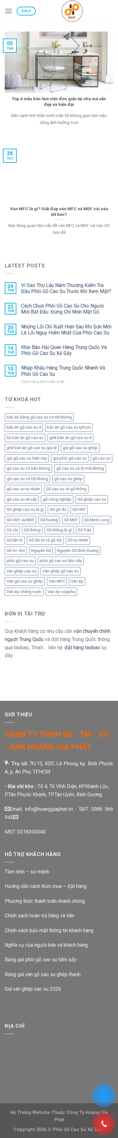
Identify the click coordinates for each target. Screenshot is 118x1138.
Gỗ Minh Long (96, 519)
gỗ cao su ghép (68, 478)
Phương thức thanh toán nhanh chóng (45, 901)
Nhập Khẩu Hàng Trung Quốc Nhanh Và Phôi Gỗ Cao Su (63, 371)
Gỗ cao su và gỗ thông (66, 488)
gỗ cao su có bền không (28, 468)
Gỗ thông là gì (59, 530)
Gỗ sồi (12, 530)
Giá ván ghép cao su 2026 (33, 989)
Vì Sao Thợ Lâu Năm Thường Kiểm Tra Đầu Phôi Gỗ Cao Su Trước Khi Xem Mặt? (66, 288)
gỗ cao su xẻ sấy (22, 499)
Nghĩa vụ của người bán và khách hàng (46, 945)
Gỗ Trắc (85, 530)
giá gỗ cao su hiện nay (27, 458)
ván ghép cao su (22, 571)
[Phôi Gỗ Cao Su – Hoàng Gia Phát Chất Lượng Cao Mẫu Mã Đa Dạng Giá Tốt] (72, 11)
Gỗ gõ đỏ (58, 509)
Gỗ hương (49, 519)
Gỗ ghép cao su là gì (25, 509)
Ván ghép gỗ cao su (60, 571)
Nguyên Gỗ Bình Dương (77, 550)
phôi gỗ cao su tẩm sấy (61, 560)
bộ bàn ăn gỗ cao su (25, 437)
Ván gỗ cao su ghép (25, 581)
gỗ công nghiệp (57, 499)
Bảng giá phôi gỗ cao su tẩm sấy (40, 960)
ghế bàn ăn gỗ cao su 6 (70, 437)
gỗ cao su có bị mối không (80, 468)
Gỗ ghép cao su (91, 499)
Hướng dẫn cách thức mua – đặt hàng (46, 886)
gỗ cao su (101, 458)
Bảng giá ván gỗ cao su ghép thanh (43, 974)
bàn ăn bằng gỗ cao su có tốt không (39, 417)
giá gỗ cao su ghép (80, 447)
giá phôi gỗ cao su (70, 458)
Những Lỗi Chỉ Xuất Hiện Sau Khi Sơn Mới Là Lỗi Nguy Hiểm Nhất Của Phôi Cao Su (66, 330)
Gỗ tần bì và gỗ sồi (45, 540)
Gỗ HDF (79, 509)
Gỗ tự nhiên (78, 540)
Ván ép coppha (61, 591)
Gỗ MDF (71, 519)
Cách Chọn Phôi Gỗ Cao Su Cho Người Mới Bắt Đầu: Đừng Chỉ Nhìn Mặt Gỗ (62, 309)
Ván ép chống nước (24, 591)
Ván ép (77, 581)
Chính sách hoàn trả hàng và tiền (40, 916)
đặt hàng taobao (82, 648)
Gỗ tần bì (15, 540)
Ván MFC (57, 581)
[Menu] (8, 11)
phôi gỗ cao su (20, 560)
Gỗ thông (32, 530)
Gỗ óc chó (16, 550)
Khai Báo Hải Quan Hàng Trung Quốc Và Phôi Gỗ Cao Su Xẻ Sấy (64, 350)
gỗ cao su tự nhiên (23, 488)
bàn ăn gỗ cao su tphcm (69, 427)
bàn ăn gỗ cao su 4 (24, 427)
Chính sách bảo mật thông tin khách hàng (49, 930)
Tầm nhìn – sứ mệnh (27, 872)
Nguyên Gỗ (41, 550)
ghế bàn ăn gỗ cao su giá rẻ (32, 447)
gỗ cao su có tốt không (27, 478)
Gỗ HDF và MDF (20, 519)
